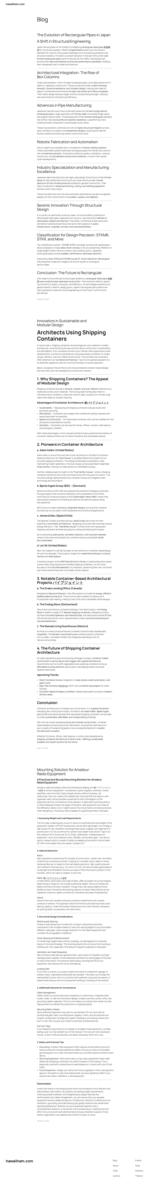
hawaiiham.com (15, 4)
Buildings (63, 685)
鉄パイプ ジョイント (97, 402)
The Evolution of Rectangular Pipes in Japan (74, 35)
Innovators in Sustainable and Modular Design (62, 323)
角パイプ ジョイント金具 (55, 878)
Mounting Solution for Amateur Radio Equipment (63, 772)
